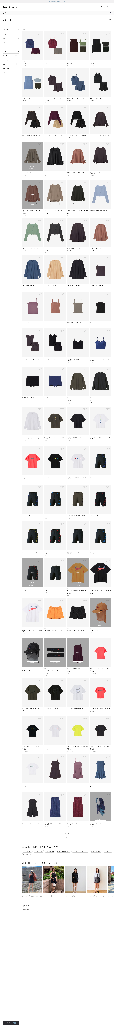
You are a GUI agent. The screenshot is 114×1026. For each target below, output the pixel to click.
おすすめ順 (107, 19)
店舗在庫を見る (33, 168)
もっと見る (65, 838)
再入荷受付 (33, 166)
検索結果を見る (11, 1022)
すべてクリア (16, 29)
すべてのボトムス (50, 851)
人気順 (101, 24)
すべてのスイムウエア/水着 (63, 851)
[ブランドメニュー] (110, 13)
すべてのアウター (27, 851)
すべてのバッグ (107, 851)
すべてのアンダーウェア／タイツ (80, 851)
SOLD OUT (32, 156)
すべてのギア (26, 854)
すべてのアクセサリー (96, 851)
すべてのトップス (38, 851)
